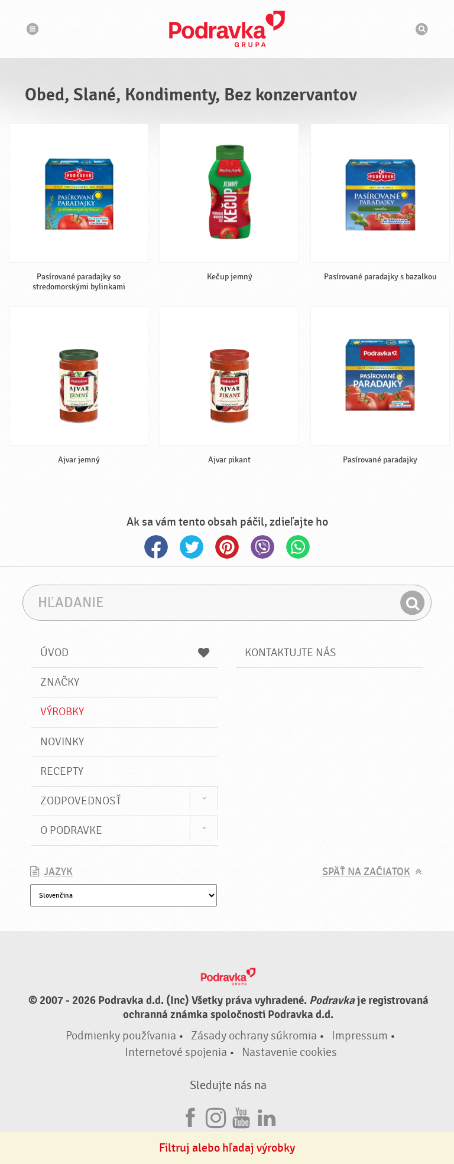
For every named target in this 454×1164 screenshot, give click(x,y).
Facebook (156, 547)
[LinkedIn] (266, 1116)
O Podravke (71, 830)
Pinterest (227, 547)
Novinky (62, 741)
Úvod (54, 652)
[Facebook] (190, 1116)
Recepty (61, 771)
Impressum (360, 1035)
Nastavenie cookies (289, 1052)
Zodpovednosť (80, 800)
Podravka (227, 29)
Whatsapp (298, 547)
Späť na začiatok (366, 872)
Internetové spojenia (176, 1052)
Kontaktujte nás (290, 652)
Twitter (191, 547)
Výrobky (62, 711)
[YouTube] (241, 1116)
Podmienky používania (121, 1035)
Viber (262, 547)
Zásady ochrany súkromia (254, 1035)
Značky (59, 682)
